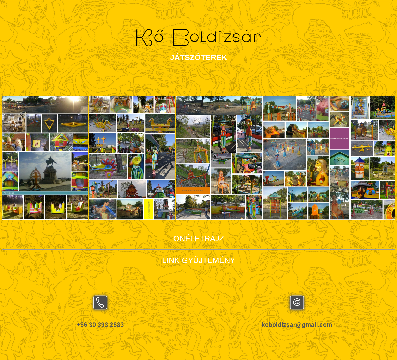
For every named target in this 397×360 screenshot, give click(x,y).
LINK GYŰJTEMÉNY (198, 260)
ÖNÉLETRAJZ (198, 238)
